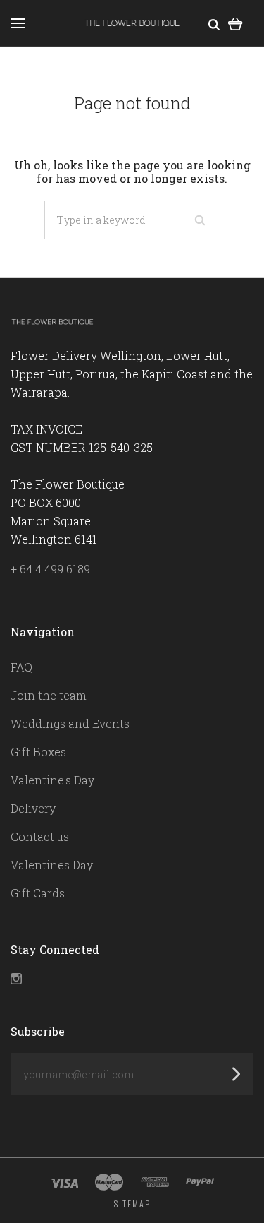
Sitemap (132, 1204)
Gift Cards (38, 892)
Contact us (40, 836)
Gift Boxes (38, 751)
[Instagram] (16, 979)
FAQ (21, 667)
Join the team (49, 695)
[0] (235, 23)
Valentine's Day (52, 779)
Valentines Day (52, 864)
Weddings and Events (70, 723)
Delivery (33, 808)
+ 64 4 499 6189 (50, 568)
